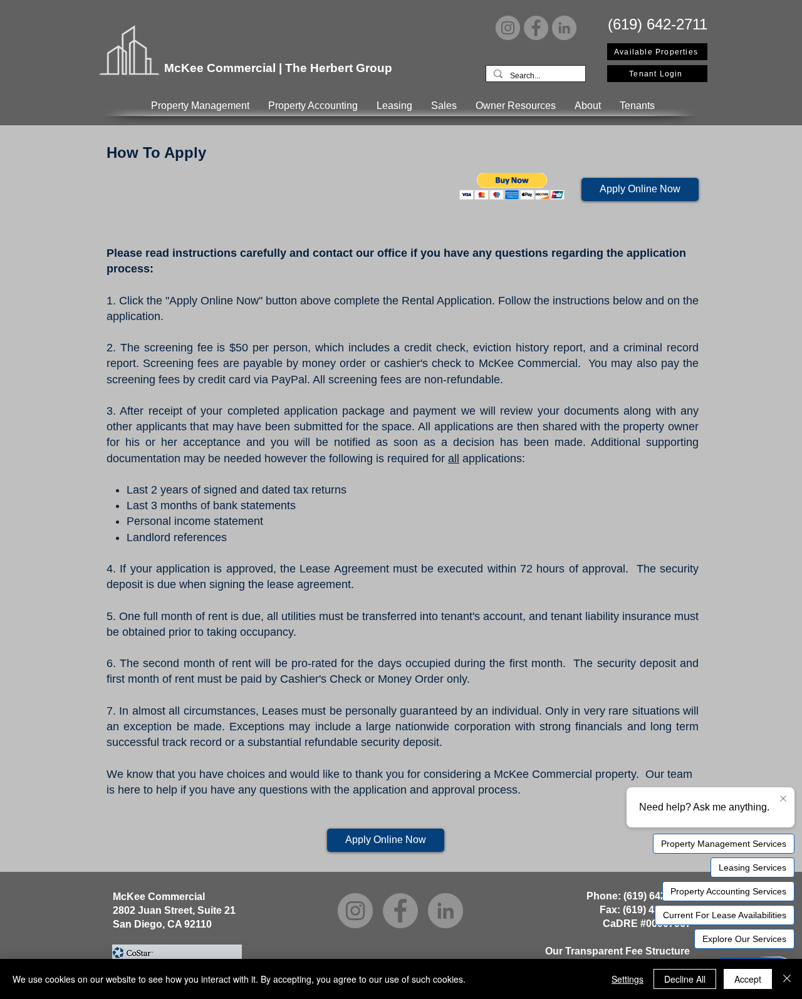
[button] (200, 105)
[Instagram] (508, 28)
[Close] (786, 979)
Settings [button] (627, 979)
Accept (747, 979)
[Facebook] (536, 28)
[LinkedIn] (564, 28)
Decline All (685, 979)
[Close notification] (783, 799)
